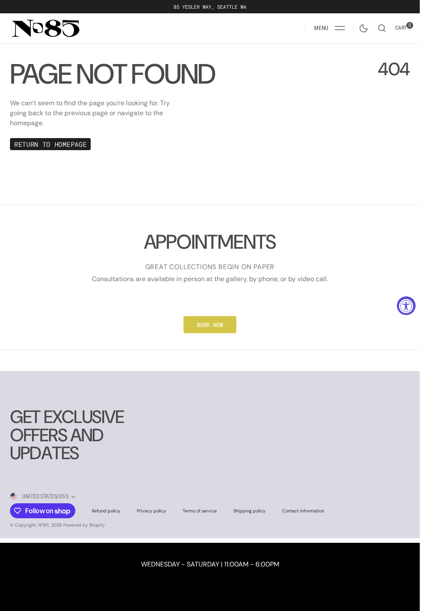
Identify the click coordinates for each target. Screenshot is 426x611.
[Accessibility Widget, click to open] (406, 305)
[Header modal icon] (340, 28)
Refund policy (106, 511)
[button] (329, 28)
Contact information (303, 511)
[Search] (382, 28)
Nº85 (43, 525)
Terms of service (200, 511)
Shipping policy (249, 511)
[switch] (362, 26)
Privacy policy (151, 511)
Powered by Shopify (84, 525)
